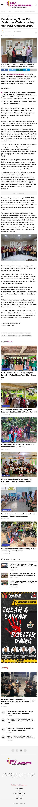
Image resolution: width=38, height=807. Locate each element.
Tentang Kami (19, 788)
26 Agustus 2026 (6, 484)
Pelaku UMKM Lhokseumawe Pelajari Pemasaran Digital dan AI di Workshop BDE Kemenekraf (23, 565)
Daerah (7, 16)
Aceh (9, 11)
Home (2, 16)
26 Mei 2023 (17, 32)
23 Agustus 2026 (6, 553)
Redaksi (9, 32)
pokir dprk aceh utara (25, 335)
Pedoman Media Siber (19, 793)
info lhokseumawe (25, 333)
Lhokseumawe (30, 11)
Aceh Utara (18, 11)
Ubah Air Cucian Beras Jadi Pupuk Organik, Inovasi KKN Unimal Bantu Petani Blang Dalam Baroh (18, 375)
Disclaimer (19, 798)
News (3, 11)
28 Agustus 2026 (6, 379)
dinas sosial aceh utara (11, 333)
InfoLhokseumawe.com (16, 74)
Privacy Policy (19, 795)
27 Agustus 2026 (6, 414)
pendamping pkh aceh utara (9, 335)
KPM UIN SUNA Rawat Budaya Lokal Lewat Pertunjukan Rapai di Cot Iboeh (15, 701)
